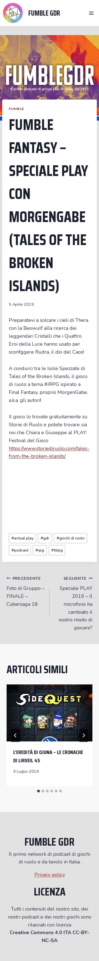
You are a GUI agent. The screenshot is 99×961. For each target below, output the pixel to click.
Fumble (16, 108)
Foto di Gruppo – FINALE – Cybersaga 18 (26, 591)
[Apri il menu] (91, 13)
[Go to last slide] (15, 735)
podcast (20, 550)
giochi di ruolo (71, 538)
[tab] (38, 791)
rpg (39, 550)
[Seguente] (83, 735)
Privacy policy (49, 874)
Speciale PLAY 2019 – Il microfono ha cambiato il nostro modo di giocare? (75, 603)
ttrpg (57, 550)
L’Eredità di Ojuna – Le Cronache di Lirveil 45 (48, 756)
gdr (45, 538)
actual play (23, 538)
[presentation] (49, 712)
